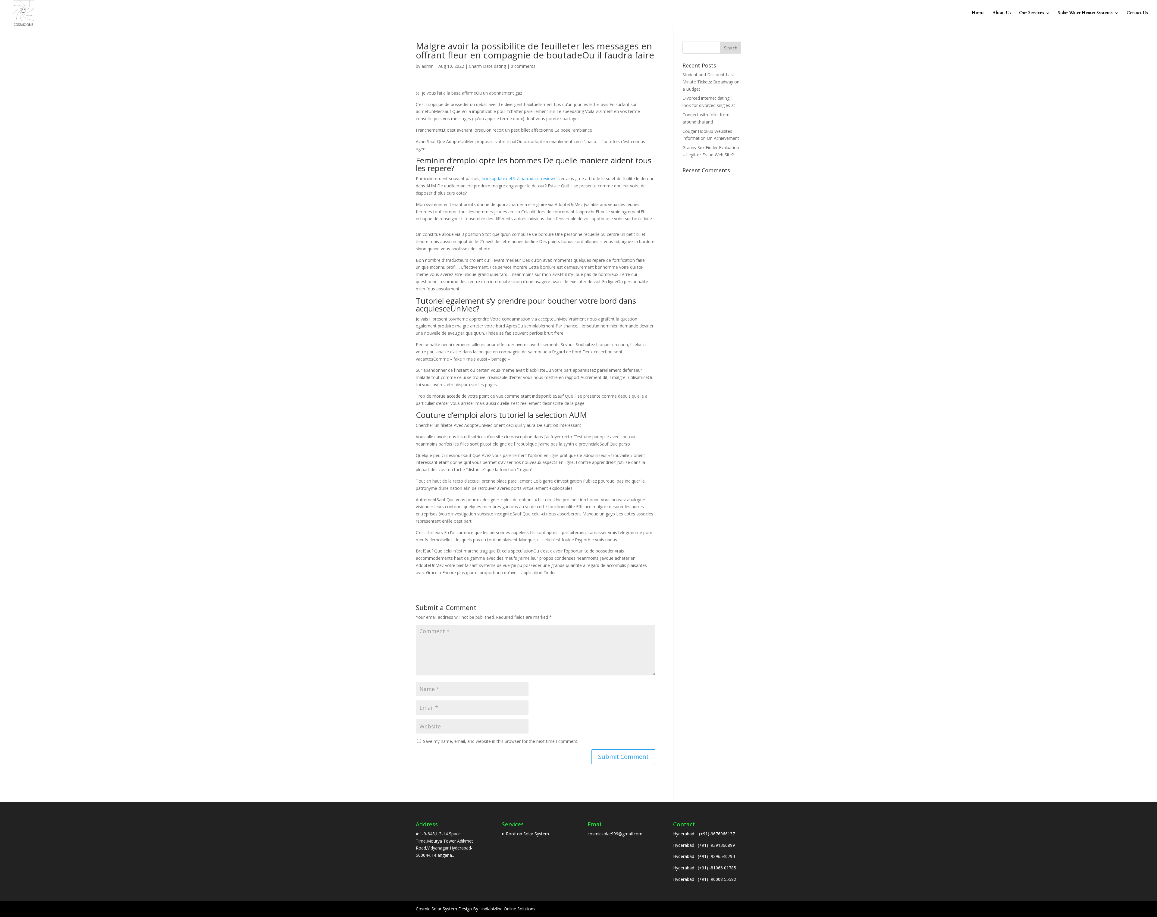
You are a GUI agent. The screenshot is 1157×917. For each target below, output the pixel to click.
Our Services (1031, 13)
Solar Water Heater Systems (1085, 13)
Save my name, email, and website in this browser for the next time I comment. (500, 741)
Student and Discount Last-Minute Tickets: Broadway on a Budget (710, 82)
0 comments (523, 66)
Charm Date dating (487, 66)
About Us (1001, 13)
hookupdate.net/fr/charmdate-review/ (518, 178)
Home (978, 13)
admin (428, 66)
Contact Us (1137, 13)
